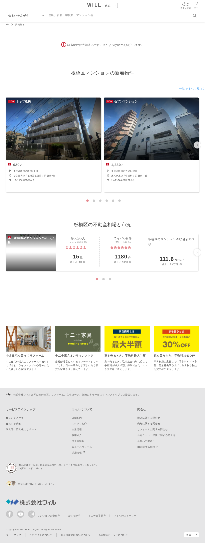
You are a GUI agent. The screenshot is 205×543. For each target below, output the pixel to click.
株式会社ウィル (7, 24)
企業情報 (77, 429)
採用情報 (77, 452)
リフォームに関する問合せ (152, 429)
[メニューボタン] (9, 6)
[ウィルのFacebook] (10, 515)
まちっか (73, 515)
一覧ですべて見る (191, 88)
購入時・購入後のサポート (21, 429)
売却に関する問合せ (148, 423)
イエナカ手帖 (95, 515)
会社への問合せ (146, 441)
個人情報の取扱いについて (76, 535)
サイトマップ (13, 535)
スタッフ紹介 (79, 423)
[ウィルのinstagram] (31, 514)
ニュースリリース (82, 446)
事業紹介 (77, 435)
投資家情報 (78, 441)
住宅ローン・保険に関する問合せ (156, 435)
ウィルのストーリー (125, 515)
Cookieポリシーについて (113, 535)
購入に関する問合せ (148, 417)
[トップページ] (94, 5)
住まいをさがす (15, 417)
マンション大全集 (47, 515)
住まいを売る (13, 423)
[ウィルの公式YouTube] (21, 515)
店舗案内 (77, 417)
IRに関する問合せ (147, 446)
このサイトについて (40, 535)
